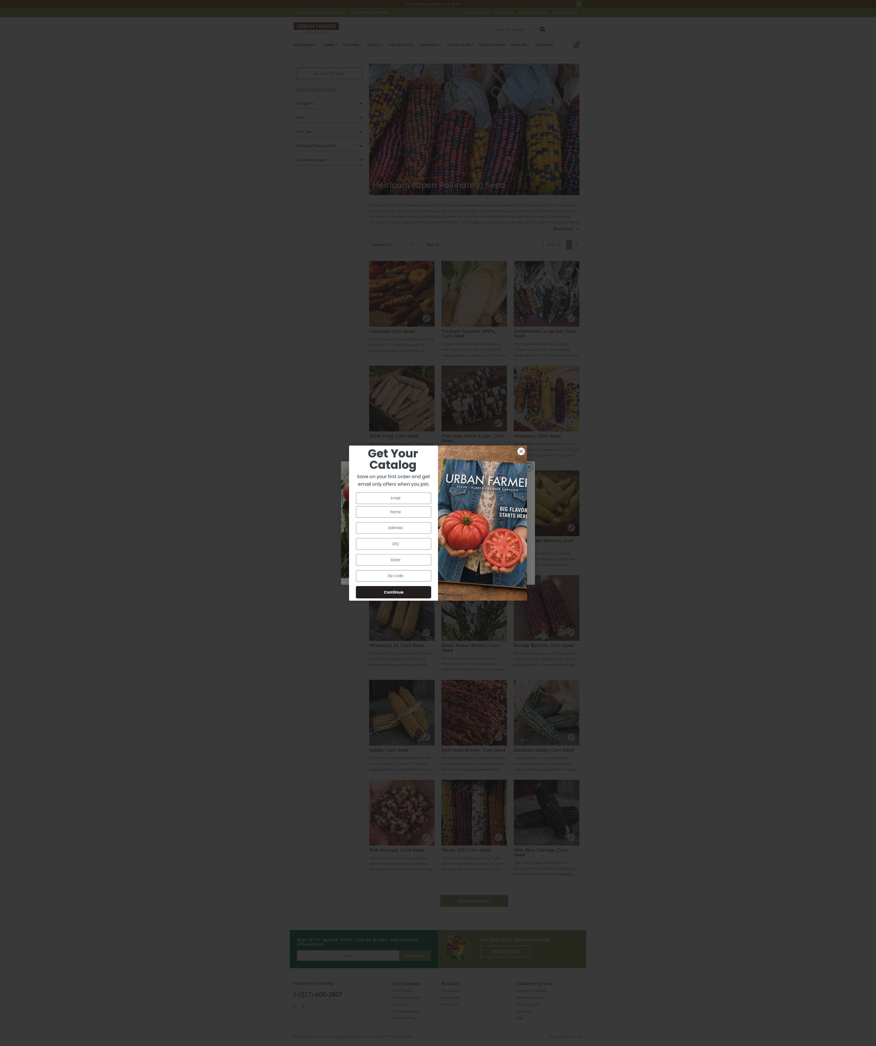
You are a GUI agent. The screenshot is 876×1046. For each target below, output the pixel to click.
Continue (394, 592)
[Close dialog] (521, 451)
